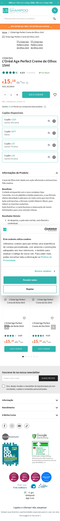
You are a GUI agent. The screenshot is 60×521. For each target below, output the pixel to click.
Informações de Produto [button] (15, 173)
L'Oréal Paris (7, 57)
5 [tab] (34, 356)
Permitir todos (30, 280)
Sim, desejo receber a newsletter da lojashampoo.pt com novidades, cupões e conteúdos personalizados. (30, 388)
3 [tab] (28, 356)
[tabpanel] (16, 325)
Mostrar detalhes (43, 271)
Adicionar (36, 94)
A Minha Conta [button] (9, 415)
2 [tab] (26, 356)
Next (58, 2)
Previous (1, 2)
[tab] (30, 173)
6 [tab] (37, 356)
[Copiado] (49, 121)
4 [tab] (31, 356)
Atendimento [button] (8, 407)
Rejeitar (30, 289)
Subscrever (48, 378)
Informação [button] (7, 400)
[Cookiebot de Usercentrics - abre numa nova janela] (44, 229)
